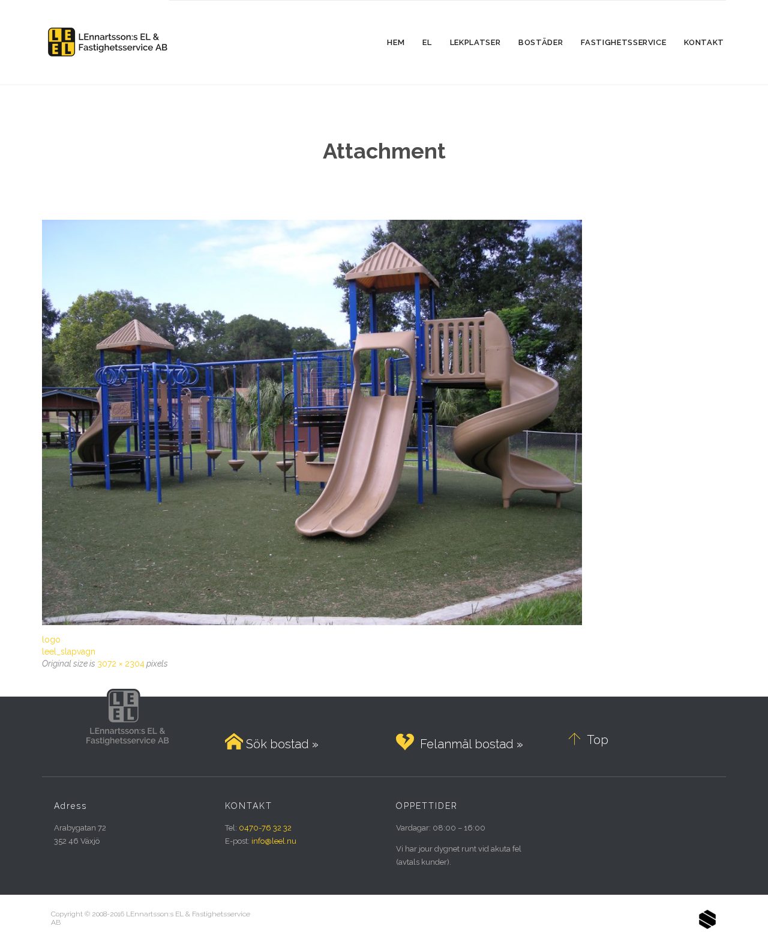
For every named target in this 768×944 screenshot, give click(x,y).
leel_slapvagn (68, 651)
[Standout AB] (707, 919)
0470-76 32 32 (265, 827)
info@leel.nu (273, 841)
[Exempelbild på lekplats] (384, 422)
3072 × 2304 (121, 663)
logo (51, 639)
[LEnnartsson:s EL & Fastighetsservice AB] (105, 42)
